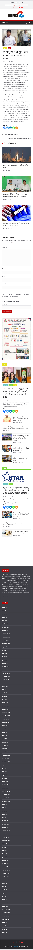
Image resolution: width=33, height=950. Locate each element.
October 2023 (5, 719)
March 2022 (5, 781)
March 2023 (5, 742)
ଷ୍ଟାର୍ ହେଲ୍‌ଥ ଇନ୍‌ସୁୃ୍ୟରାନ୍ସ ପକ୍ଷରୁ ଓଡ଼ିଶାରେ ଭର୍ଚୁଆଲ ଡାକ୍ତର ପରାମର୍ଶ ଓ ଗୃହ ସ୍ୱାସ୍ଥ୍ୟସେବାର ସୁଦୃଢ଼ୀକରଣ (16, 490)
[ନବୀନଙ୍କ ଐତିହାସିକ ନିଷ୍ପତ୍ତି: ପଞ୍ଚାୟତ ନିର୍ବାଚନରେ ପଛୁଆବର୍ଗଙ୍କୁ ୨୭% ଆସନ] (16, 177)
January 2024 (5, 709)
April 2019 (4, 896)
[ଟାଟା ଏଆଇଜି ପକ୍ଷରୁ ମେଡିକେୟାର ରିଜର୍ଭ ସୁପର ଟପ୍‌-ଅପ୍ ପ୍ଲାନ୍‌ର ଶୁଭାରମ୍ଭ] (7, 533)
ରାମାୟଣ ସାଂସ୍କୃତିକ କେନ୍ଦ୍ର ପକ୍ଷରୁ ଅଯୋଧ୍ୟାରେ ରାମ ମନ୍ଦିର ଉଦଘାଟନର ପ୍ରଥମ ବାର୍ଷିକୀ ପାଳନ (21, 448)
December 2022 (6, 752)
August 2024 (5, 686)
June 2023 (4, 732)
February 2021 (5, 824)
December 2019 (6, 870)
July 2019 (4, 886)
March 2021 (5, 821)
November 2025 (6, 637)
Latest (5, 48)
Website (4, 284)
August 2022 (5, 765)
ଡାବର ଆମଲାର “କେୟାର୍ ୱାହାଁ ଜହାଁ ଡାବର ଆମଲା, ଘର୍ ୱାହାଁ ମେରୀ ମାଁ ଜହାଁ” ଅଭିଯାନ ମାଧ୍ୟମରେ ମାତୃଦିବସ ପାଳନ (16, 392)
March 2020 (5, 860)
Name (4, 269)
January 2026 (5, 630)
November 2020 (6, 834)
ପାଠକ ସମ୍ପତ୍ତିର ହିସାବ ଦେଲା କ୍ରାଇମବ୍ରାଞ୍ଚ (18, 138)
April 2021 (4, 817)
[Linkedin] (10, 128)
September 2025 (6, 643)
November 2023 (6, 716)
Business (5, 385)
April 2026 (4, 620)
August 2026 (5, 607)
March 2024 (5, 702)
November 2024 (6, 676)
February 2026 (5, 627)
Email (4, 276)
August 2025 (5, 647)
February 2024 (5, 706)
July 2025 (4, 650)
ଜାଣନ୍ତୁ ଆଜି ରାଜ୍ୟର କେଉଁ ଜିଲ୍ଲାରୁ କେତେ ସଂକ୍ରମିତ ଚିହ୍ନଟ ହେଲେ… (16, 224)
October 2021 (5, 798)
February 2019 (5, 903)
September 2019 (6, 880)
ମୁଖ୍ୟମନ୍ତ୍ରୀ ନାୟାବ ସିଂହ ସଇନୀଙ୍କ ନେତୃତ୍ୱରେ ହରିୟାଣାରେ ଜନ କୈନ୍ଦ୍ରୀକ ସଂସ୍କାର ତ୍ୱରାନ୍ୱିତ (21, 418)
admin (16, 61)
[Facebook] (4, 128)
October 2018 (5, 916)
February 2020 (5, 863)
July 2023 (4, 729)
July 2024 (4, 689)
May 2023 (4, 735)
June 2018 (4, 929)
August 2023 (5, 725)
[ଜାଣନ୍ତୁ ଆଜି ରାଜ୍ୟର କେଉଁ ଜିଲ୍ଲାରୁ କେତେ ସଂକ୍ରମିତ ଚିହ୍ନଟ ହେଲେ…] (16, 206)
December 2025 (6, 633)
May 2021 (4, 814)
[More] (16, 128)
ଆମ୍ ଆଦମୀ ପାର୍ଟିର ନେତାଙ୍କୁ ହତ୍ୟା (16, 5)
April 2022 (4, 778)
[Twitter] (7, 128)
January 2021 (5, 827)
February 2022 (5, 784)
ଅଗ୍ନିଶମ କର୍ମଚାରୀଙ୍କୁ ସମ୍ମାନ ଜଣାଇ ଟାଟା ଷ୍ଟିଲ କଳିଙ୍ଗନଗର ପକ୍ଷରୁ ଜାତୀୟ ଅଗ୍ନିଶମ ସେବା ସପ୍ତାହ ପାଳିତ (15, 427)
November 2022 (6, 755)
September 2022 (6, 762)
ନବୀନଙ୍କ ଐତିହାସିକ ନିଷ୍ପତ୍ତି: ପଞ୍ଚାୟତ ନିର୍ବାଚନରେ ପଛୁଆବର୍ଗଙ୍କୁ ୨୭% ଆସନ (15, 195)
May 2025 (4, 656)
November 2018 (6, 912)
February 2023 (5, 745)
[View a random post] (29, 23)
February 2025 (5, 666)
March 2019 (5, 899)
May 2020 (4, 853)
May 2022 (4, 775)
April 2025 (4, 660)
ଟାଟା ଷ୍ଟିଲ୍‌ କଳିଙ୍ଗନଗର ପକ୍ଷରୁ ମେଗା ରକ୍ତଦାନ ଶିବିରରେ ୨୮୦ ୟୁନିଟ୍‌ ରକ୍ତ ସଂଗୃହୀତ (15, 523)
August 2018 (5, 922)
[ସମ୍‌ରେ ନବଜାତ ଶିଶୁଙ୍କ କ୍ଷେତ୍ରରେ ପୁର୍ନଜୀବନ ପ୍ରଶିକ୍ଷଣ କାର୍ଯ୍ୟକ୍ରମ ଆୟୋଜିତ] (7, 459)
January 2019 (5, 906)
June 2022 (4, 771)
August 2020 (5, 844)
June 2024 (4, 693)
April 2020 (4, 857)
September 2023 (6, 722)
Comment (5, 247)
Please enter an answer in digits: (11, 301)
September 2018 (6, 919)
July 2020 (4, 847)
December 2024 (6, 673)
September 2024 (6, 683)
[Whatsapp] (13, 128)
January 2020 (5, 867)
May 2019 (4, 893)
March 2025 (5, 663)
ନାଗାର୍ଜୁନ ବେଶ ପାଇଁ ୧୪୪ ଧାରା (11, 134)
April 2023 (4, 738)
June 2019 (4, 889)
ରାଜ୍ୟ (9, 48)
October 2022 (5, 758)
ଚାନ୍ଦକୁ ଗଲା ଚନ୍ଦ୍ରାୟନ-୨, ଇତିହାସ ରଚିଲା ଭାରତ (15, 166)
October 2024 (5, 679)
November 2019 (6, 873)
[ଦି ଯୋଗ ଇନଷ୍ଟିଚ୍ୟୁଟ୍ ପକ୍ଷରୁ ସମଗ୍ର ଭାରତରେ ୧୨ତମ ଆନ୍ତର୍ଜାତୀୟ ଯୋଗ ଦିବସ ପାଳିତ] (7, 515)
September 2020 (6, 840)
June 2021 (4, 811)
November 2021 (6, 794)
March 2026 (5, 624)
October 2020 (5, 837)
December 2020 (6, 830)
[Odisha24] (3, 23)
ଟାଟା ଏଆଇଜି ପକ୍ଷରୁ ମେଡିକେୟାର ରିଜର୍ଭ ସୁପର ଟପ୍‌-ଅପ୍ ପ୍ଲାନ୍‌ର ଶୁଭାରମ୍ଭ (21, 532)
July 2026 (4, 610)
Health (10, 385)
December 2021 (6, 791)
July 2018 (4, 926)
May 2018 (4, 932)
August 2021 (5, 804)
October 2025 (5, 640)
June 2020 (4, 850)
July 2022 (4, 768)
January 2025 (5, 670)
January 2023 (5, 748)
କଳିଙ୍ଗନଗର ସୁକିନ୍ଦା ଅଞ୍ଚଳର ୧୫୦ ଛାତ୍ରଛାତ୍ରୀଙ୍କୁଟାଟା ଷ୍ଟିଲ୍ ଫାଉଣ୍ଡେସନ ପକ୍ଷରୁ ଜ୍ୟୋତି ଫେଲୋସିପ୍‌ (21, 438)
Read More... (5, 596)
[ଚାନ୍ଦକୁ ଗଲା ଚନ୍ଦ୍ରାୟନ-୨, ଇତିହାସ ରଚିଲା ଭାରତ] (16, 148)
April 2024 (4, 699)
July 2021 (4, 807)
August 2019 (5, 883)
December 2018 (6, 909)
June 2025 (4, 653)
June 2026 (4, 614)
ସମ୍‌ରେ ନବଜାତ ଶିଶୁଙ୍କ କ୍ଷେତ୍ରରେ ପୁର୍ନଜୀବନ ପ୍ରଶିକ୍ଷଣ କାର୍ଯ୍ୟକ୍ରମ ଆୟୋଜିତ (20, 458)
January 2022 (5, 788)
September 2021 (6, 801)
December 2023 (6, 712)
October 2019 (5, 876)
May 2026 (4, 617)
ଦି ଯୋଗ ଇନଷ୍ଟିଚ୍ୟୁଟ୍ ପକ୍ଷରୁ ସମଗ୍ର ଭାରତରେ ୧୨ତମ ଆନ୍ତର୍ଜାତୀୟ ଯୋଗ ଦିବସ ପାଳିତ (21, 514)
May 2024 (4, 696)
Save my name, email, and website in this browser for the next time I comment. (16, 296)
